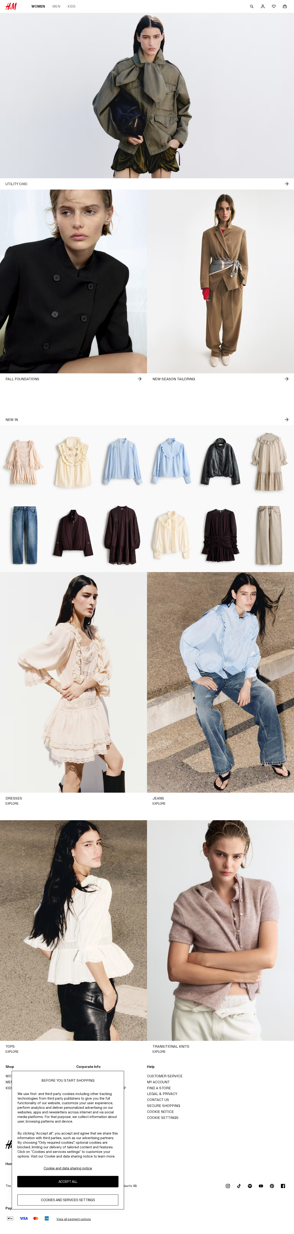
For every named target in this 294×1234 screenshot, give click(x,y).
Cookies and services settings (68, 1200)
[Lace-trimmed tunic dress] (122, 535)
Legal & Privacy (162, 1094)
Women (38, 6)
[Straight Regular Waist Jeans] (24, 535)
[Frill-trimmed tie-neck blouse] (171, 535)
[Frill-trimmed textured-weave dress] (269, 462)
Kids (72, 6)
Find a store (159, 1088)
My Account (158, 1082)
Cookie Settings (162, 1118)
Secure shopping (163, 1106)
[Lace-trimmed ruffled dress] (24, 462)
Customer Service (165, 1076)
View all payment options (74, 1219)
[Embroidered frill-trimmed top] (73, 462)
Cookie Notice (160, 1112)
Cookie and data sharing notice (68, 1168)
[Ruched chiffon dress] (220, 535)
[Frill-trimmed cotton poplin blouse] (171, 462)
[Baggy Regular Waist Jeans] (269, 535)
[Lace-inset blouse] (122, 462)
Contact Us (158, 1100)
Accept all (68, 1181)
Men (56, 6)
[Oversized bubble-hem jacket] (220, 462)
